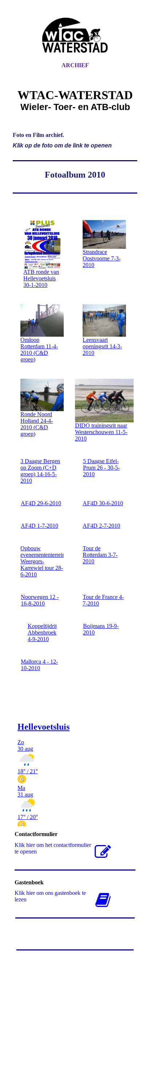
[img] (75, 37)
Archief (75, 65)
